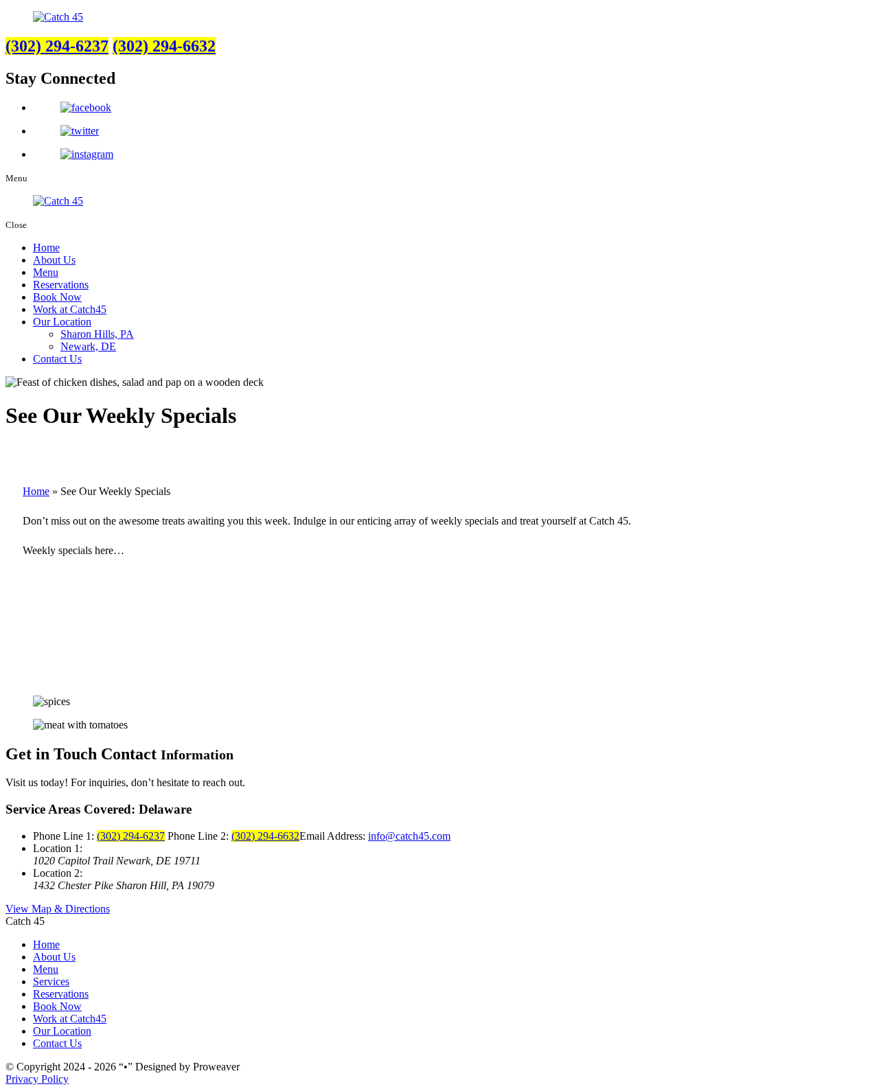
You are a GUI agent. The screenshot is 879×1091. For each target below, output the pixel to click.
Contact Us (57, 359)
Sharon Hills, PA (97, 334)
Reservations (61, 284)
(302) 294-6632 (164, 46)
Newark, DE (88, 346)
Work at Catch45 (69, 309)
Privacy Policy (37, 1079)
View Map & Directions (57, 909)
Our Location (62, 322)
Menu (45, 272)
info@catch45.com (409, 836)
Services (51, 981)
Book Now (57, 297)
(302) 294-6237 (57, 46)
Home (46, 247)
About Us (54, 260)
